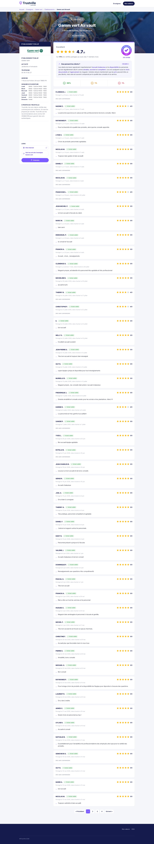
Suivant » (109, 811)
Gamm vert (38, 9)
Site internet (29, 148)
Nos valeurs (129, 3)
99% (69, 83)
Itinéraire (36, 160)
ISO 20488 (126, 57)
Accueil (21, 9)
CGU (133, 829)
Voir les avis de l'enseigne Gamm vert (34, 153)
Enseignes (117, 3)
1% (96, 83)
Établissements (50, 9)
